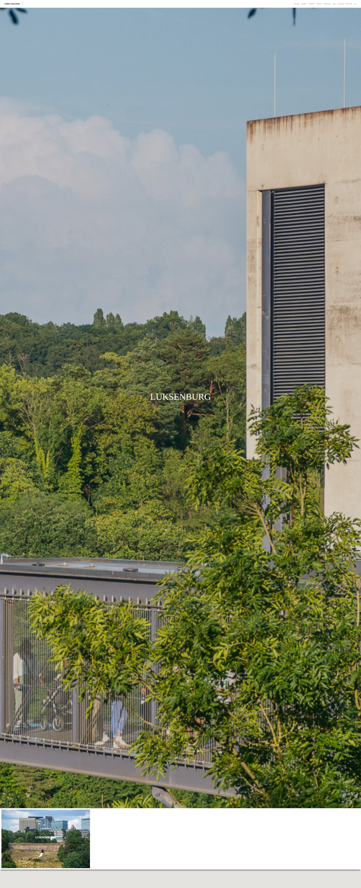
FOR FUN (349, 4)
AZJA (334, 4)
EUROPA (311, 4)
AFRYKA (319, 4)
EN (355, 4)
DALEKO (297, 4)
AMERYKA (327, 4)
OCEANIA (341, 4)
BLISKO (304, 4)
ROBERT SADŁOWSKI (12, 4)
